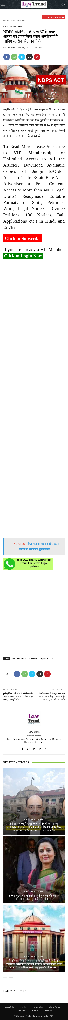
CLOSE (62, 20)
